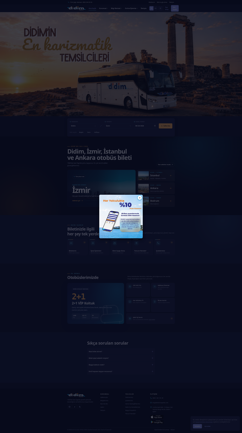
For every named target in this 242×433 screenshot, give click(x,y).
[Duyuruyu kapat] (140, 198)
